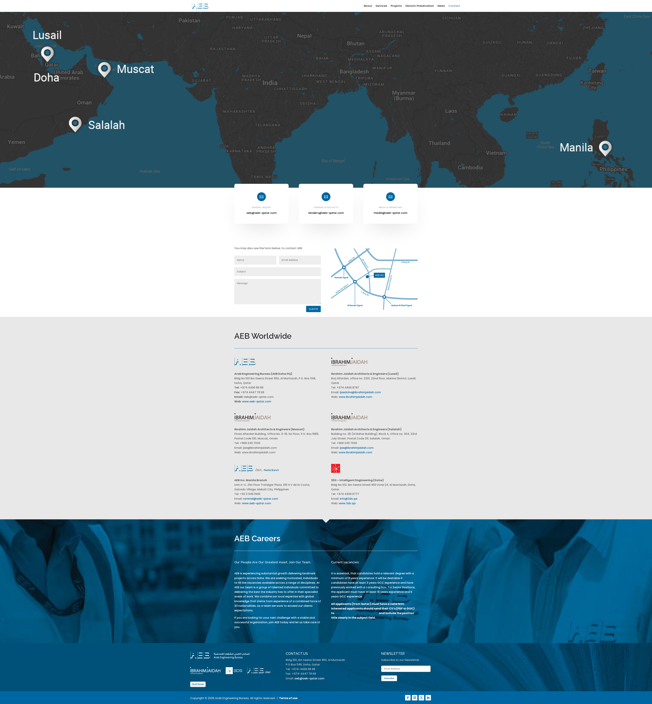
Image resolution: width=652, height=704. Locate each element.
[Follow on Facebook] (408, 697)
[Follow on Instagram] (414, 697)
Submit (313, 309)
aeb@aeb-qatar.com (309, 678)
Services (381, 6)
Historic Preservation (419, 6)
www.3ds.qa (347, 503)
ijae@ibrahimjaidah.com (357, 448)
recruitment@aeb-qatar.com (356, 613)
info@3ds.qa (348, 499)
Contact (454, 6)
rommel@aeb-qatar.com (260, 499)
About (368, 6)
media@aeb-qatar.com (390, 213)
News (441, 6)
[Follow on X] (421, 697)
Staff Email (198, 684)
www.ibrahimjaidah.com (355, 397)
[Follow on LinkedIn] (428, 697)
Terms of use (288, 698)
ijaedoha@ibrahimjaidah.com (360, 392)
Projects (396, 6)
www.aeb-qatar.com (256, 401)
